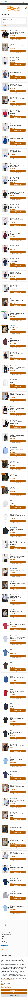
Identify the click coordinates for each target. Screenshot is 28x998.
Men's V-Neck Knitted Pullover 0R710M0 (15, 206)
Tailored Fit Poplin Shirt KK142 (17, 98)
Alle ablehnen (14, 992)
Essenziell (5, 982)
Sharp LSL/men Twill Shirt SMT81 (16, 705)
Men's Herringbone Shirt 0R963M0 (16, 220)
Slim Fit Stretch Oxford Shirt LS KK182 (17, 854)
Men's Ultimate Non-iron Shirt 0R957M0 (16, 179)
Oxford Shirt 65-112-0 (15, 880)
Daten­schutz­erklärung (9, 979)
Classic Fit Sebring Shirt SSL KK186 (17, 773)
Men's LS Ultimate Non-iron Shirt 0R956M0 (17, 166)
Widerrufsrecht (5, 931)
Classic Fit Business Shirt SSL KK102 (17, 907)
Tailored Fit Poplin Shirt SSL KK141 (17, 746)
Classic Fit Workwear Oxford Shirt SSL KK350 (17, 368)
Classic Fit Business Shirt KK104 (16, 449)
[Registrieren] (5, 4)
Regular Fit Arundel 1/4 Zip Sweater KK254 (17, 33)
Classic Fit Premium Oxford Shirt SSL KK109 (17, 787)
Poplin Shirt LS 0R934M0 (16, 85)
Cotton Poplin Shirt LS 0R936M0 (15, 152)
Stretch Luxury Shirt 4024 (16, 300)
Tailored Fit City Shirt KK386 (17, 570)
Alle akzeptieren (14, 990)
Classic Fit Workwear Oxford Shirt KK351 (17, 395)
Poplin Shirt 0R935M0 (15, 72)
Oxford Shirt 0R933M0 (15, 125)
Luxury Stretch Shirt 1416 (16, 327)
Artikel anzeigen (17, 37)
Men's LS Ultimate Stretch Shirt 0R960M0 (16, 260)
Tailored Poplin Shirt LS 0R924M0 (16, 112)
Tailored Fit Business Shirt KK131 (16, 530)
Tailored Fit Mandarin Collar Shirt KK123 (17, 436)
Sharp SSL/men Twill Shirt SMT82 (16, 733)
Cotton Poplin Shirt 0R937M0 (17, 624)
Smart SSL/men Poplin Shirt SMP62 (17, 719)
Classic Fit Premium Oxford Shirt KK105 (17, 801)
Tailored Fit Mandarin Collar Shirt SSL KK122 (17, 409)
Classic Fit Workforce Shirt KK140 (17, 381)
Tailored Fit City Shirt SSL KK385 (16, 760)
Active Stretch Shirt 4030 (16, 46)
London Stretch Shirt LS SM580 (16, 502)
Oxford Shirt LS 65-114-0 (16, 893)
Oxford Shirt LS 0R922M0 (16, 867)
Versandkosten (19, 39)
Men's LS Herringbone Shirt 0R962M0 (17, 59)
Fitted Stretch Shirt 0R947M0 (17, 247)
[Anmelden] (3, 4)
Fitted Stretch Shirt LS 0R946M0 (15, 234)
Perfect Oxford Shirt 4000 (16, 840)
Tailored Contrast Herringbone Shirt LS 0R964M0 (15, 598)
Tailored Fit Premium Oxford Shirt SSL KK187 (17, 516)
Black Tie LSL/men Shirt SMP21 (16, 341)
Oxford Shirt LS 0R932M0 (16, 138)
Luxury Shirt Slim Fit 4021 (16, 611)
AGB (3, 936)
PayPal (4, 984)
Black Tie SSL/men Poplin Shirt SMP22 (17, 664)
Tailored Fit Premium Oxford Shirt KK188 (17, 543)
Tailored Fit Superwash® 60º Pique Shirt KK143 (17, 314)
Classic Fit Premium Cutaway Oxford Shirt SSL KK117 (17, 638)
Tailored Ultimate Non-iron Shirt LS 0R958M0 (17, 193)
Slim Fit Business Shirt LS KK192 (16, 814)
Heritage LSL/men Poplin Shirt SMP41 (17, 678)
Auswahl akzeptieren (14, 995)
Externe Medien (6, 983)
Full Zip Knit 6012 (14, 462)
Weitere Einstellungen (6, 987)
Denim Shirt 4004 (14, 489)
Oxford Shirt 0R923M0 (15, 273)
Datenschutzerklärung (7, 934)
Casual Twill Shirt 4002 (16, 827)
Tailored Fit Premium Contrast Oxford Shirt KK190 (17, 287)
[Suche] (22, 4)
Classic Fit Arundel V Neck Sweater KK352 (16, 422)
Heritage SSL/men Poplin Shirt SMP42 (17, 692)
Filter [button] (4, 25)
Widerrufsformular (6, 932)
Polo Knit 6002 (14, 476)
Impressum (4, 938)
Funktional (5, 986)
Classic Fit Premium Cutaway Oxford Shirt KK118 (17, 557)
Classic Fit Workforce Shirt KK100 (17, 354)
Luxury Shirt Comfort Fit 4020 (17, 583)
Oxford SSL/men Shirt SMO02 (17, 651)
